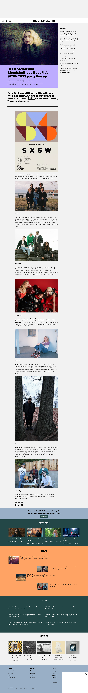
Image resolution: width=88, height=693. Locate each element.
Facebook (54, 682)
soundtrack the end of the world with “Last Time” (61, 608)
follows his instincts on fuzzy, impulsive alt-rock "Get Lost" (61, 616)
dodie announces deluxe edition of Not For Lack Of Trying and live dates (69, 40)
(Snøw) (20, 84)
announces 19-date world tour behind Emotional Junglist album (68, 46)
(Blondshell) (30, 83)
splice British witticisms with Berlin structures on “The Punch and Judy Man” (25, 623)
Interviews (12, 541)
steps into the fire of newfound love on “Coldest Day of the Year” (25, 608)
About (10, 668)
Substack (54, 675)
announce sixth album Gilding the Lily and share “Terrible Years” (68, 33)
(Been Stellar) (19, 83)
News (10, 83)
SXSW (31, 98)
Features (32, 673)
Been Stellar (14, 92)
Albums (32, 678)
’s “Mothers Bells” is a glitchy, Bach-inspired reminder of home (25, 616)
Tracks (32, 675)
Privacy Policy (24, 689)
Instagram (55, 671)
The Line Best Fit (44, 21)
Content (32, 668)
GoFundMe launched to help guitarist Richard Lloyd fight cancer (68, 70)
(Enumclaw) (41, 83)
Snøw (30, 95)
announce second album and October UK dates (69, 52)
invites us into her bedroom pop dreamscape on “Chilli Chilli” (61, 623)
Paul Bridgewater (36, 81)
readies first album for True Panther (69, 64)
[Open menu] (85, 20)
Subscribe (44, 516)
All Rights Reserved (35, 689)
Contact (11, 675)
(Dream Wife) (12, 84)
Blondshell (33, 92)
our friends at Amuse (37, 175)
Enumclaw (20, 95)
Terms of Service (13, 689)
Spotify (54, 673)
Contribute (12, 678)
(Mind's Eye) (28, 84)
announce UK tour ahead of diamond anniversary (68, 58)
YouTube (54, 678)
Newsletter (12, 671)
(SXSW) (36, 84)
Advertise (11, 673)
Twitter (54, 680)
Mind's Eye (45, 95)
